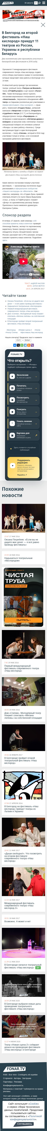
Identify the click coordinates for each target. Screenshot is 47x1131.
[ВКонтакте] (14, 345)
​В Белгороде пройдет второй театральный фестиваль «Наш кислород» (25, 322)
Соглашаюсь (24, 1123)
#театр (37, 330)
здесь (5, 240)
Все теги (13, 1074)
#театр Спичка (12, 332)
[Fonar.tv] (8, 3)
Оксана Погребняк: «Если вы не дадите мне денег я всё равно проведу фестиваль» (26, 302)
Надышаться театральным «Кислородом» (25, 306)
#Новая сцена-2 (25, 330)
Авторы (17, 1078)
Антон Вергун (38, 286)
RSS (5, 1074)
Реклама (18, 1081)
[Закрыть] (43, 25)
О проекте (8, 1078)
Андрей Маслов (37, 283)
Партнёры (8, 1081)
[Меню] (43, 3)
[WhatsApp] (21, 345)
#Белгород (11, 330)
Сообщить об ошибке (28, 1074)
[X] (18, 345)
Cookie (33, 1103)
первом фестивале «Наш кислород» (18, 105)
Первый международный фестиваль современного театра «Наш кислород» (23, 310)
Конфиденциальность (13, 1085)
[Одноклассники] (28, 345)
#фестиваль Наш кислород (32, 332)
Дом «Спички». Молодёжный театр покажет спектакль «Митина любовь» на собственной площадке (26, 316)
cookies (25, 1096)
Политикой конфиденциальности (26, 1118)
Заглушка (26, 1078)
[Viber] (32, 345)
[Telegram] (25, 345)
